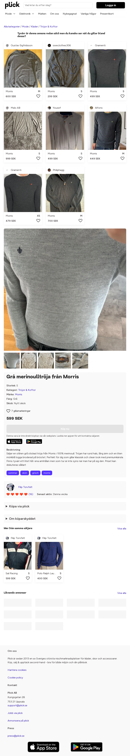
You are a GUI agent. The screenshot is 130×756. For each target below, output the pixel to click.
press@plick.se (16, 735)
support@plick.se (17, 705)
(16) (31, 494)
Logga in (110, 5)
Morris (18, 394)
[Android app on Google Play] (34, 441)
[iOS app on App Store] (14, 441)
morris (47, 473)
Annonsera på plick (18, 720)
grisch (35, 473)
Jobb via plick (15, 713)
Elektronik (24, 13)
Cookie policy (15, 677)
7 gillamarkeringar (20, 410)
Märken (42, 13)
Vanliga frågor (88, 13)
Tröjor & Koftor (49, 26)
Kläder (34, 26)
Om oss (54, 13)
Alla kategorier (12, 26)
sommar (12, 473)
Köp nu (65, 428)
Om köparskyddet (22, 519)
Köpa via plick (19, 506)
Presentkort (107, 13)
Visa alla (121, 528)
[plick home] (12, 5)
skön (24, 473)
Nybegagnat (70, 13)
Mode (8, 13)
